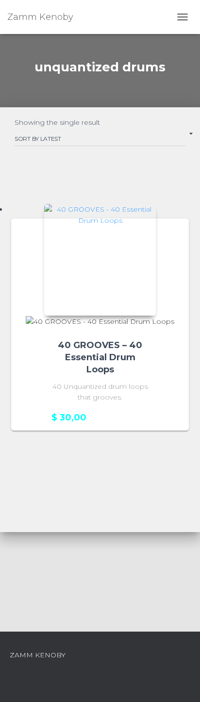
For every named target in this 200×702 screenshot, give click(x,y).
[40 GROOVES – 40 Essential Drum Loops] (100, 260)
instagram (100, 657)
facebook (82, 657)
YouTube (117, 657)
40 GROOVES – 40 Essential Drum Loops (100, 357)
